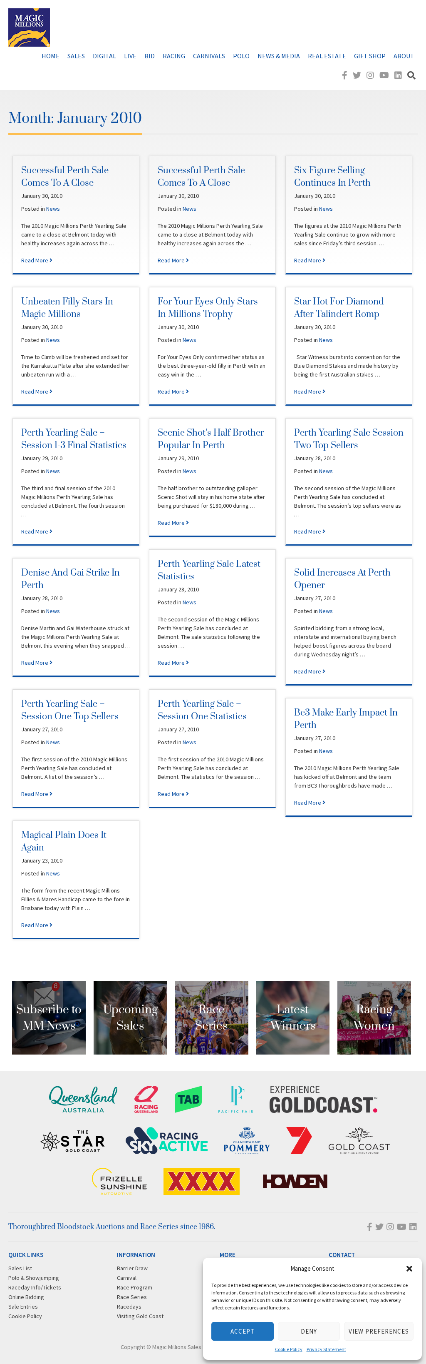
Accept (242, 1331)
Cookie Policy (288, 1349)
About (404, 56)
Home (50, 56)
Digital (104, 56)
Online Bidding (26, 1297)
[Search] (411, 75)
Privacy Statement (326, 1349)
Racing (174, 56)
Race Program (134, 1287)
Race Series (132, 1297)
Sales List (20, 1268)
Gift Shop (370, 56)
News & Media (279, 56)
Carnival (126, 1278)
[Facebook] (344, 75)
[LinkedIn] (398, 75)
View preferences (379, 1331)
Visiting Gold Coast (140, 1316)
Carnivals (209, 56)
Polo (241, 56)
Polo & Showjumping (33, 1278)
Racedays (129, 1306)
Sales (76, 56)
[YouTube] (384, 75)
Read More (35, 260)
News (53, 208)
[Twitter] (357, 75)
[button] (409, 1268)
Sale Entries (23, 1306)
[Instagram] (370, 75)
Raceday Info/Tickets (34, 1287)
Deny (309, 1331)
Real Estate (327, 56)
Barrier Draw (132, 1268)
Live (130, 56)
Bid (149, 56)
